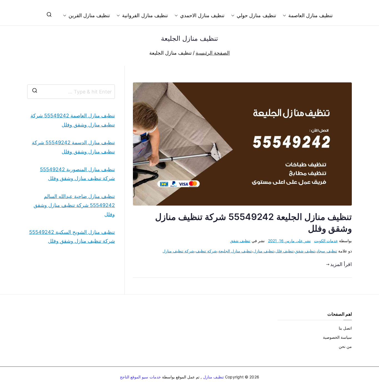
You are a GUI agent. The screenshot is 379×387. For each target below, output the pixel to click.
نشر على (289, 240)
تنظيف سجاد (327, 251)
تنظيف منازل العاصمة (310, 15)
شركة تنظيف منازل (178, 251)
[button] (285, 15)
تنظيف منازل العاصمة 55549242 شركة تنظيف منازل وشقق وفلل (73, 120)
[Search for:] (71, 91)
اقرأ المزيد (341, 264)
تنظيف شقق (240, 240)
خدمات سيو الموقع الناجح (140, 377)
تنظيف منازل (263, 251)
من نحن (345, 346)
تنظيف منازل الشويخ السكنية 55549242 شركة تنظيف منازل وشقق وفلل (72, 236)
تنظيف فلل (285, 251)
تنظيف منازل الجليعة (235, 251)
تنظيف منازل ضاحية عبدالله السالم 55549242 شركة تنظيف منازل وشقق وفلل (74, 205)
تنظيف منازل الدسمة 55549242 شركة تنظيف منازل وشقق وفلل (73, 147)
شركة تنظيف (206, 251)
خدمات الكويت (326, 240)
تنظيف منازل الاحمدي (202, 15)
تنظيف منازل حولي (256, 15)
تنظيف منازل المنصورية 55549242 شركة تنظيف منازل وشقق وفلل (77, 173)
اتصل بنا (345, 328)
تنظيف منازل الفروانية (145, 15)
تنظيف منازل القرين (89, 15)
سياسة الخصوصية (337, 337)
